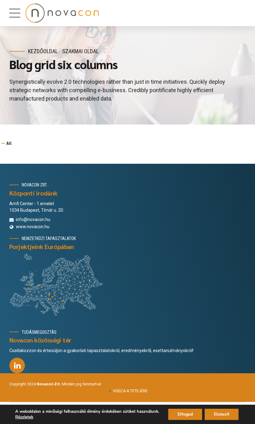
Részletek (24, 417)
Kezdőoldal (43, 51)
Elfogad (185, 414)
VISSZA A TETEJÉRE (130, 391)
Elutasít (221, 414)
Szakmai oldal (80, 51)
